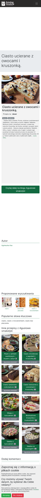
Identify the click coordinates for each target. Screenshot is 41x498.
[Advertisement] (20, 29)
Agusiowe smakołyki (10, 362)
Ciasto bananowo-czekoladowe (10, 386)
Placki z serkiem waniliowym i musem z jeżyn (10, 356)
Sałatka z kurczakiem (10, 442)
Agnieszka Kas (6, 245)
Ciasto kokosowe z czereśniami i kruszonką (30, 387)
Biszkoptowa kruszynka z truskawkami (30, 417)
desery (5, 118)
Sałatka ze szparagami (30, 447)
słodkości (11, 118)
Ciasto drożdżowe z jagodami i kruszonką (31, 356)
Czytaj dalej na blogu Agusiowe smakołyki (20, 189)
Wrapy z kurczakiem (10, 414)
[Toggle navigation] (36, 4)
